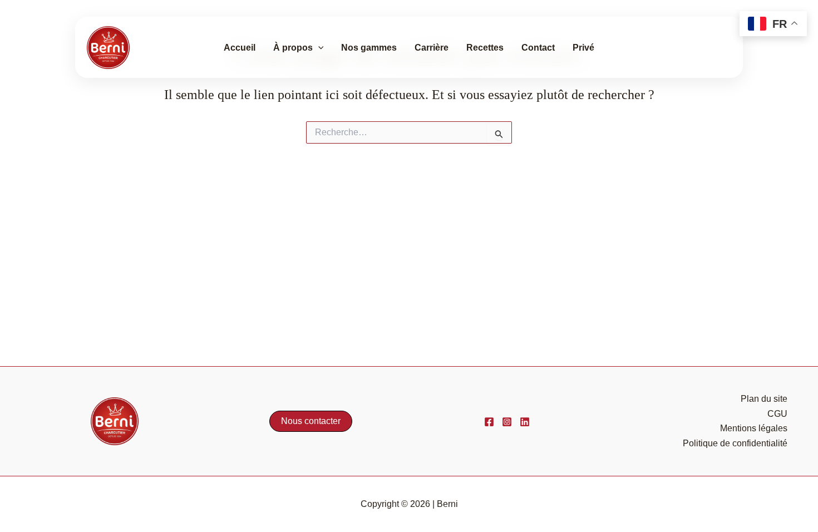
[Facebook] (489, 422)
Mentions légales (753, 428)
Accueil (239, 47)
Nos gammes (369, 47)
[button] (318, 48)
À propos (293, 47)
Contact (538, 47)
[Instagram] (507, 422)
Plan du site (764, 398)
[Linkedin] (525, 422)
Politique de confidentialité (735, 443)
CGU (777, 413)
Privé (583, 47)
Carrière (432, 47)
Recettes (485, 47)
